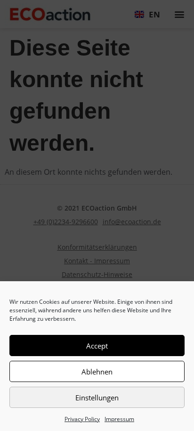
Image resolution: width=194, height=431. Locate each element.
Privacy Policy (82, 419)
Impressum (119, 419)
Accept (97, 345)
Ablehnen (97, 371)
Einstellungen (97, 397)
